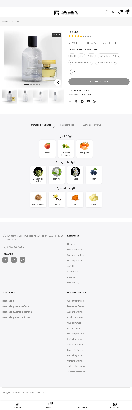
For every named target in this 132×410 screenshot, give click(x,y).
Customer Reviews (92, 125)
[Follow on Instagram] (5, 260)
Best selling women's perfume (17, 312)
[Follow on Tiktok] (22, 260)
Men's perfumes (75, 249)
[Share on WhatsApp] (94, 101)
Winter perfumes (75, 360)
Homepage (72, 244)
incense (71, 277)
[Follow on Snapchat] (14, 260)
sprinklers (72, 266)
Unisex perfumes (75, 260)
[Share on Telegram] (82, 101)
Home (5, 22)
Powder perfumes (76, 333)
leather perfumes (75, 306)
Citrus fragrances (75, 339)
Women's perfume (83, 90)
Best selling (73, 282)
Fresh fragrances (75, 355)
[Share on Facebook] (69, 101)
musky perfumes (75, 317)
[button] (75, 36)
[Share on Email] (88, 101)
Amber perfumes (75, 312)
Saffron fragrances (76, 366)
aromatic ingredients (41, 125)
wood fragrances (75, 301)
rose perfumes (74, 328)
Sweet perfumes (75, 344)
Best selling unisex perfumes (16, 317)
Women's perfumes (76, 255)
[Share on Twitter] (76, 101)
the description (66, 125)
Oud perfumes (74, 322)
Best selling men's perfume (15, 306)
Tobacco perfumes (76, 371)
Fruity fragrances (75, 350)
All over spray (73, 271)
